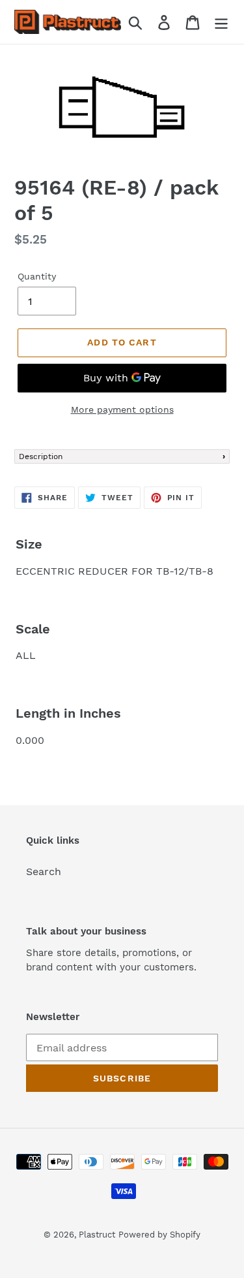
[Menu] (221, 22)
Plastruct (97, 1234)
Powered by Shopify (159, 1234)
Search (43, 871)
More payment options (122, 409)
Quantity (37, 276)
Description (40, 456)
